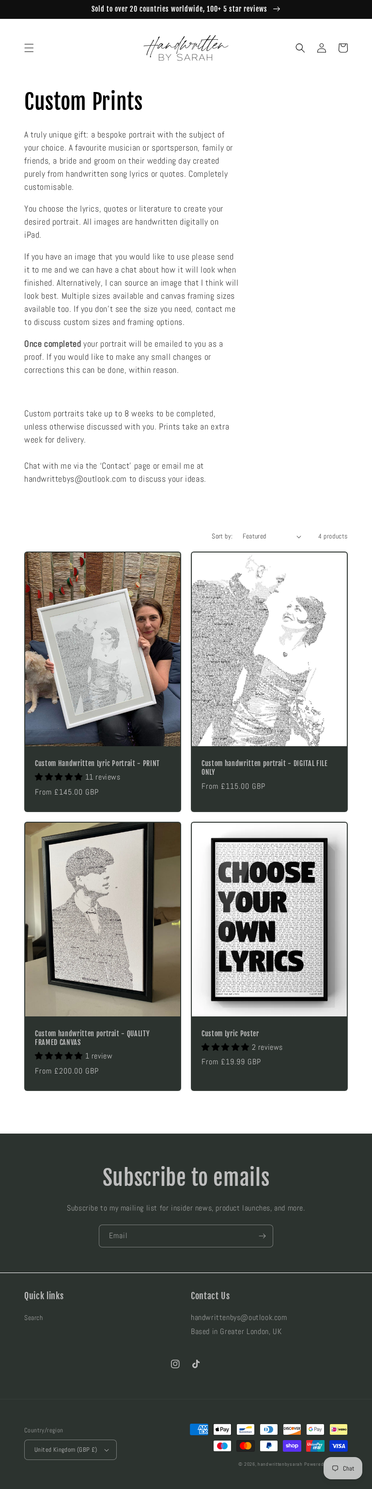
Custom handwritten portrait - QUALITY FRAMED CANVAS (92, 1038)
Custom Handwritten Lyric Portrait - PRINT (97, 763)
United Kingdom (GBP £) (65, 1449)
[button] (29, 48)
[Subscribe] (262, 1236)
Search (33, 1317)
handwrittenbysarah (280, 1464)
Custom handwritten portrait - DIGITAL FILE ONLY (265, 768)
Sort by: (222, 536)
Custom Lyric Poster (230, 1033)
